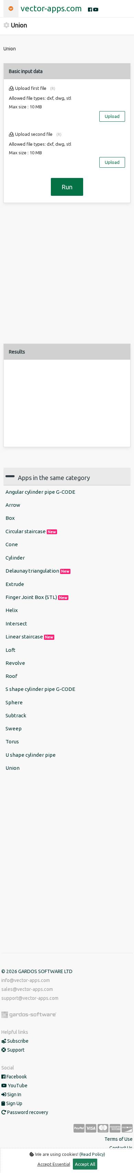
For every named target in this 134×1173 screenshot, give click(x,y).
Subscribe (17, 1041)
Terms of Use (118, 1139)
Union (12, 768)
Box (10, 518)
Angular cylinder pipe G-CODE (40, 492)
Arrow (12, 505)
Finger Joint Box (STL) (36, 597)
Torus (12, 741)
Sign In (13, 1094)
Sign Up (13, 1103)
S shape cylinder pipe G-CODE (40, 689)
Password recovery (27, 1112)
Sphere (14, 702)
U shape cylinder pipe (30, 755)
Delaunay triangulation (37, 571)
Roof (11, 676)
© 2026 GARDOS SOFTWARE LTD (36, 971)
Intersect (16, 623)
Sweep (13, 728)
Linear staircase (29, 636)
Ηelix (11, 610)
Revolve (15, 663)
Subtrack (15, 715)
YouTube (17, 1085)
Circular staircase (30, 531)
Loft (10, 650)
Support (15, 1050)
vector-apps (51, 8)
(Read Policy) (92, 1154)
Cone (11, 544)
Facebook (16, 1076)
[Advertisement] (67, 277)
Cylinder (15, 558)
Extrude (14, 584)
